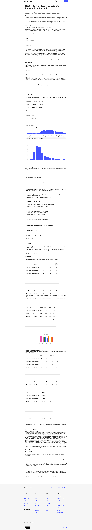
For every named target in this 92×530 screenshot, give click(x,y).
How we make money (60, 512)
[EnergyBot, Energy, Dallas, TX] (27, 528)
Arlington (47, 500)
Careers (25, 496)
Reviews (25, 507)
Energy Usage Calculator (60, 503)
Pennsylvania (37, 510)
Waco (47, 507)
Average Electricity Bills (60, 505)
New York (36, 507)
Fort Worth (47, 498)
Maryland (36, 500)
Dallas (47, 496)
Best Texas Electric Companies (61, 496)
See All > (47, 510)
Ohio (25, 514)
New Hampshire (37, 503)
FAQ (25, 500)
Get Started (66, 1)
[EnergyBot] (28, 487)
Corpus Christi (48, 503)
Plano (47, 508)
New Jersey (37, 505)
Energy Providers (59, 507)
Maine (36, 498)
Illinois (36, 496)
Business (53, 1)
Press (25, 505)
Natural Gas (58, 510)
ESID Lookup (58, 508)
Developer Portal (26, 498)
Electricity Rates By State (60, 500)
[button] (48, 1)
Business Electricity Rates (60, 498)
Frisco (47, 505)
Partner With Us (26, 503)
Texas (25, 511)
